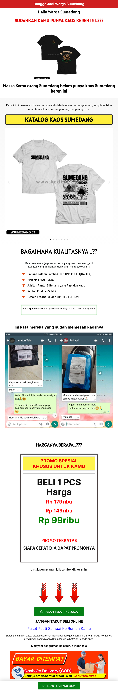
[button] (9, 182)
